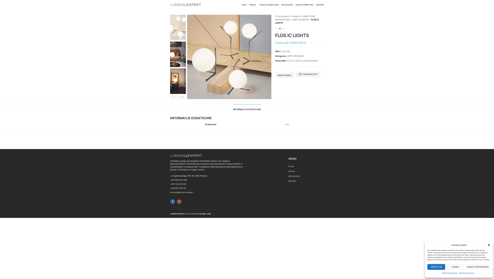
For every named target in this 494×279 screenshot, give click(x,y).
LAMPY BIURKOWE (300, 19)
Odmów (455, 267)
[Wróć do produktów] (279, 28)
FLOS (288, 61)
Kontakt (292, 181)
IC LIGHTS (297, 61)
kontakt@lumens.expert (181, 192)
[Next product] (283, 28)
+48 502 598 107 (178, 188)
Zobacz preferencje (478, 267)
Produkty (295, 16)
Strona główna (282, 16)
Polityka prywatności (449, 273)
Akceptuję (436, 267)
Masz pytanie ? (285, 75)
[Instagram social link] (179, 201)
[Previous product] (276, 28)
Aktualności (294, 176)
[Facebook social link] (172, 201)
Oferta (291, 171)
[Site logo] (185, 4)
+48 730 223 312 (178, 184)
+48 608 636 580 (178, 180)
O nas (291, 166)
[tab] (247, 108)
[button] (489, 245)
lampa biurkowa (310, 61)
